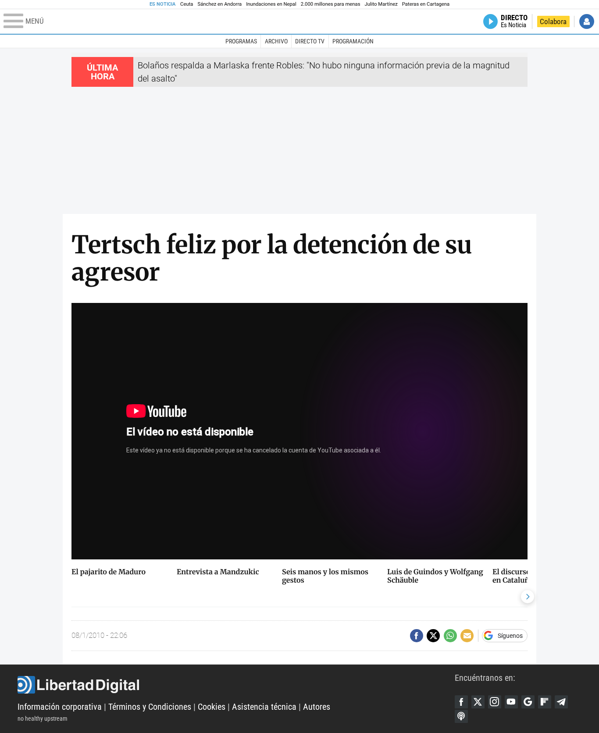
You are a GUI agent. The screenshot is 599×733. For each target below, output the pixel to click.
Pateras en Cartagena (425, 4)
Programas (241, 41)
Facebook (461, 701)
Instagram (494, 701)
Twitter (478, 701)
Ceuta (186, 4)
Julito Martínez (381, 4)
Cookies (211, 706)
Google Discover (528, 701)
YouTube (511, 701)
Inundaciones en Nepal (271, 4)
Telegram (561, 701)
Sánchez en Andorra (219, 4)
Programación (353, 41)
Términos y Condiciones (149, 706)
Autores (316, 706)
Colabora (553, 21)
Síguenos (510, 636)
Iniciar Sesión (586, 21)
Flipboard (544, 701)
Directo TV (309, 41)
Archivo (276, 41)
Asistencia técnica (264, 706)
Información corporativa (60, 706)
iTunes (461, 716)
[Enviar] (450, 635)
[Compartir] (416, 635)
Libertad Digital (236, 685)
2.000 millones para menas (330, 4)
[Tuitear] (433, 635)
